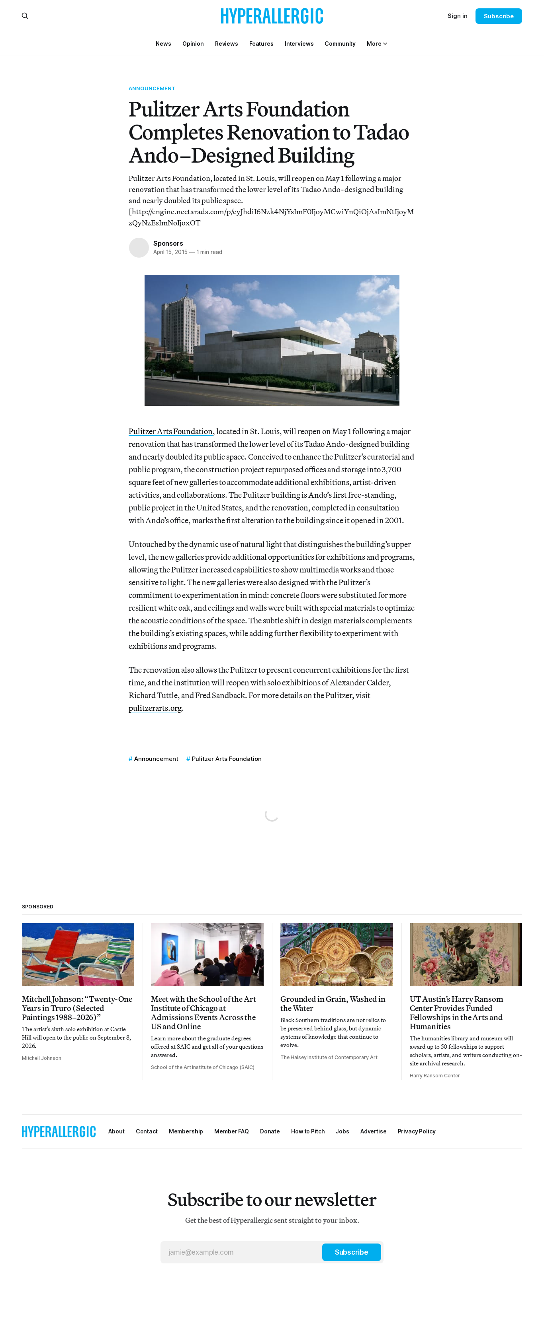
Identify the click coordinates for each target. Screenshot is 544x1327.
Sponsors (168, 243)
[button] (374, 43)
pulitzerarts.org (155, 708)
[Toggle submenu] (385, 44)
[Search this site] (25, 16)
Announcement (152, 88)
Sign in (458, 15)
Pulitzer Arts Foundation (171, 431)
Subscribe (499, 16)
